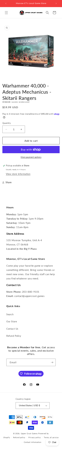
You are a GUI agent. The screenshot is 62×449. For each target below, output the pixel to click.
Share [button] (9, 182)
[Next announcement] (56, 3)
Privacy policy (34, 437)
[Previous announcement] (5, 3)
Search (10, 314)
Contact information (32, 442)
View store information (18, 174)
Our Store (11, 321)
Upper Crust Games (29, 433)
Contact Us (12, 328)
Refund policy (19, 437)
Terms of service (51, 437)
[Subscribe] (51, 362)
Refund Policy (13, 335)
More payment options (31, 157)
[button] (6, 12)
